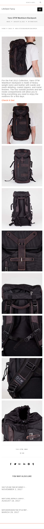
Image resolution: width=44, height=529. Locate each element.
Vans (26, 449)
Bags (8, 21)
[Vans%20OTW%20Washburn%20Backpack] (10, 464)
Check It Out (8, 100)
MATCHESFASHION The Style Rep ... (15, 510)
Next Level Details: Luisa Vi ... (13, 498)
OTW (21, 449)
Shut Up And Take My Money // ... (14, 487)
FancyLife (33, 21)
